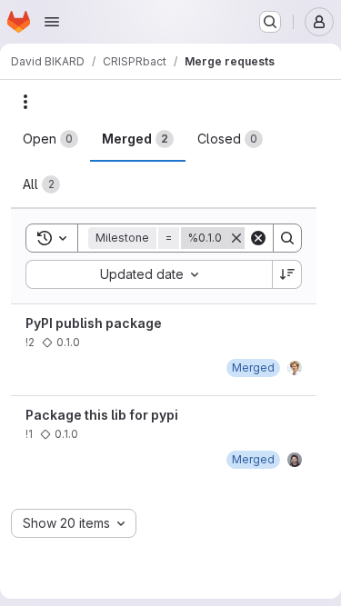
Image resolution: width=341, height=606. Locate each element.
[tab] (50, 139)
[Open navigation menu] (51, 21)
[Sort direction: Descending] (287, 274)
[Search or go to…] (270, 22)
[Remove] (236, 238)
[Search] (287, 238)
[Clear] (258, 238)
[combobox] (148, 274)
